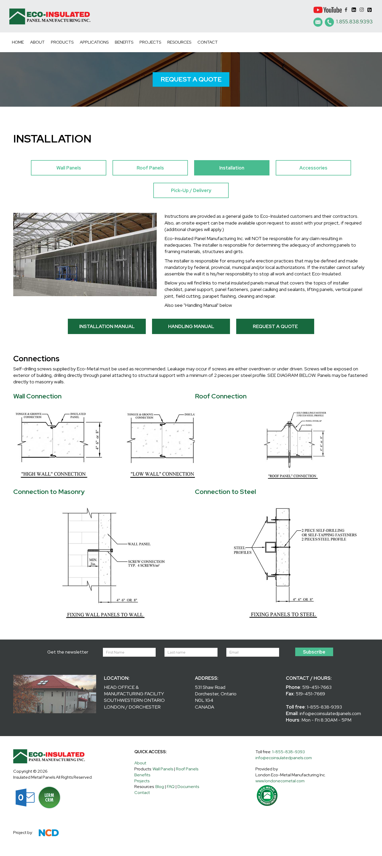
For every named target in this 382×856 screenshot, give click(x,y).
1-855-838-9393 (324, 707)
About (37, 42)
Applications (94, 42)
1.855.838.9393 (354, 21)
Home (18, 42)
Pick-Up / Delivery (191, 190)
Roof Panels (150, 168)
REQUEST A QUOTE (191, 79)
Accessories (313, 168)
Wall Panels (68, 168)
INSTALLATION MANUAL (107, 326)
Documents (188, 786)
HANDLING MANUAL (191, 326)
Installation (231, 168)
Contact (207, 42)
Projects (150, 42)
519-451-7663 (317, 687)
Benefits (124, 42)
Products (62, 42)
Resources (179, 42)
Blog (159, 786)
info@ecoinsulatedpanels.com (330, 713)
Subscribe (314, 652)
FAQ (171, 786)
